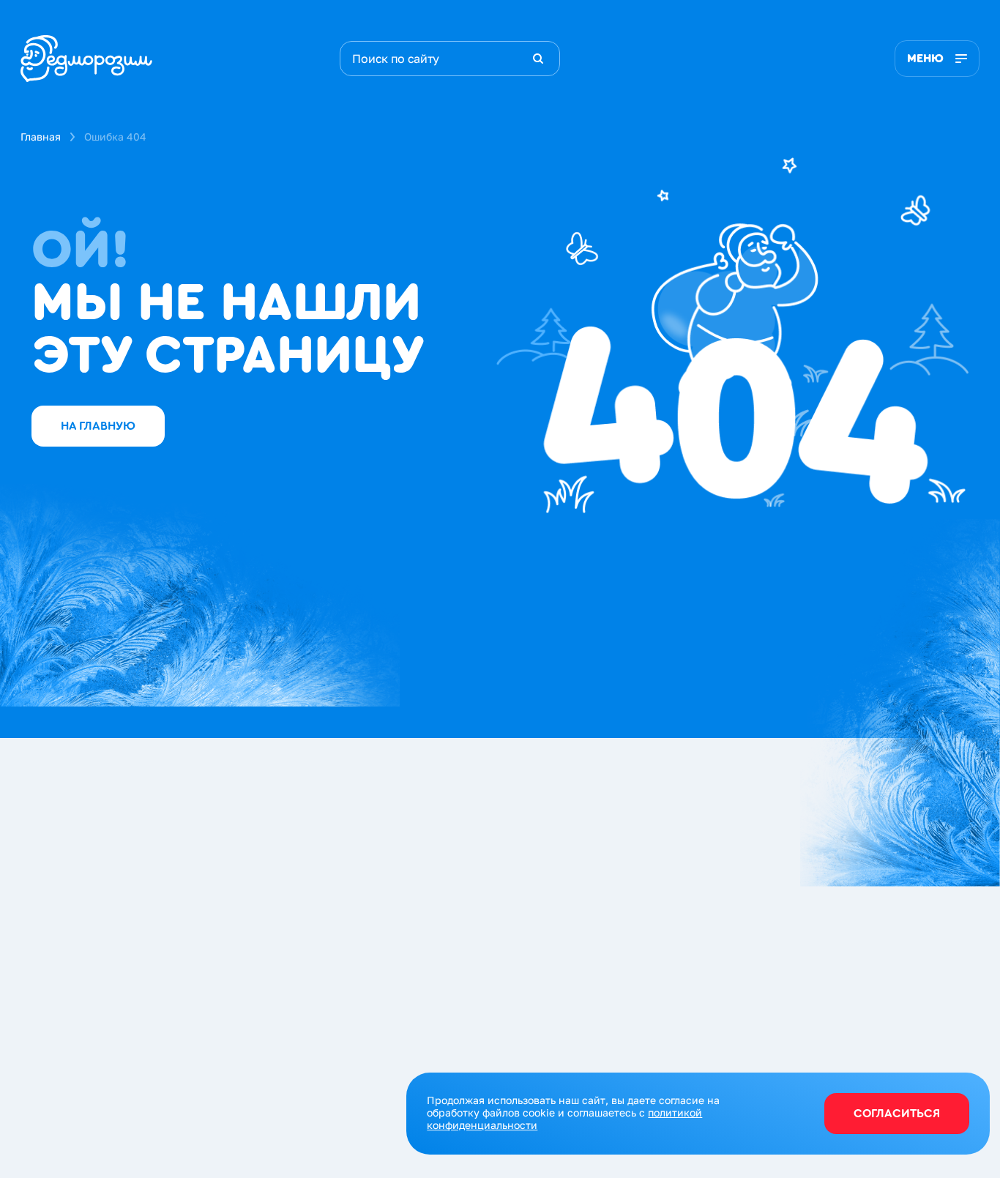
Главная (40, 136)
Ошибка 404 (115, 136)
